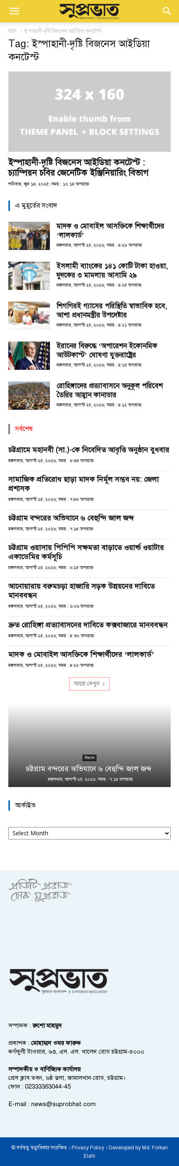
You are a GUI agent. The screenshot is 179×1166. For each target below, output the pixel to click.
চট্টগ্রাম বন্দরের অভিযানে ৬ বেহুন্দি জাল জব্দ (72, 517)
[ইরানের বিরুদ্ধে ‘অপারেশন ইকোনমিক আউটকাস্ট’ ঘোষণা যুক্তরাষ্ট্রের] (29, 356)
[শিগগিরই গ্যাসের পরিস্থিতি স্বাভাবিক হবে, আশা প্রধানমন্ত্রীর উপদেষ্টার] (29, 316)
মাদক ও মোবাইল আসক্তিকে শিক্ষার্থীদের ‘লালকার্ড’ (81, 654)
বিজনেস (89, 757)
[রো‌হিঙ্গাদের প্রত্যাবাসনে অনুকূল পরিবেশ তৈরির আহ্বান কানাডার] (29, 395)
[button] (14, 11)
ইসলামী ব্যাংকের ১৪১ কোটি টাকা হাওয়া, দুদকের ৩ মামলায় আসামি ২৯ (112, 271)
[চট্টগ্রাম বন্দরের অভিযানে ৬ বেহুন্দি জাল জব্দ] (89, 745)
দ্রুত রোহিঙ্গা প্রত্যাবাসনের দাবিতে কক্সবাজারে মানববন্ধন (88, 624)
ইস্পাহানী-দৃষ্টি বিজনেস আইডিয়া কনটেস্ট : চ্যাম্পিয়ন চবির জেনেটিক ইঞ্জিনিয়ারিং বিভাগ (78, 167)
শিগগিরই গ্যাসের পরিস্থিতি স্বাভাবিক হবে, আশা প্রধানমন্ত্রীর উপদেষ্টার (112, 310)
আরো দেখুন (86, 683)
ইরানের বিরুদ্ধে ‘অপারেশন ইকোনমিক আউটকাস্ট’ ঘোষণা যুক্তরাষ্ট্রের (107, 350)
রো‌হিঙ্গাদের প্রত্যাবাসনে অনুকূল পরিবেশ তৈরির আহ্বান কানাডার (110, 390)
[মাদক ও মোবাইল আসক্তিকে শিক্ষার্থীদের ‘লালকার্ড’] (29, 236)
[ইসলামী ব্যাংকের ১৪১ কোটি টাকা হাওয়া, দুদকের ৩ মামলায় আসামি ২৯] (29, 276)
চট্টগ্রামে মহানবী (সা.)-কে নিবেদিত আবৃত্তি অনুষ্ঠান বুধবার (88, 449)
